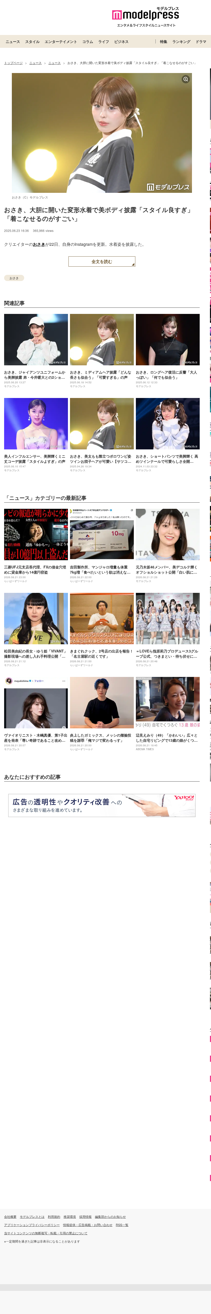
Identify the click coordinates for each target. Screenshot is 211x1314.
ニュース (13, 41)
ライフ (103, 41)
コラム (87, 41)
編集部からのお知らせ (110, 1216)
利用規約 (54, 1216)
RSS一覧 (122, 1224)
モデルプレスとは (32, 1216)
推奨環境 (70, 1216)
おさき (39, 244)
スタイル (32, 41)
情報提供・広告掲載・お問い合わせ (87, 1224)
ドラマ (201, 41)
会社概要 (10, 1216)
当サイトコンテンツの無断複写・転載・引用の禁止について (45, 1233)
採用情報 (85, 1216)
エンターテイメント (61, 41)
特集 (163, 41)
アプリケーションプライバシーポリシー (32, 1224)
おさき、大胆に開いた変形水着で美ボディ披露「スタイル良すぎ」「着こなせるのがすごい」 (99, 214)
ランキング (181, 41)
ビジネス (121, 41)
